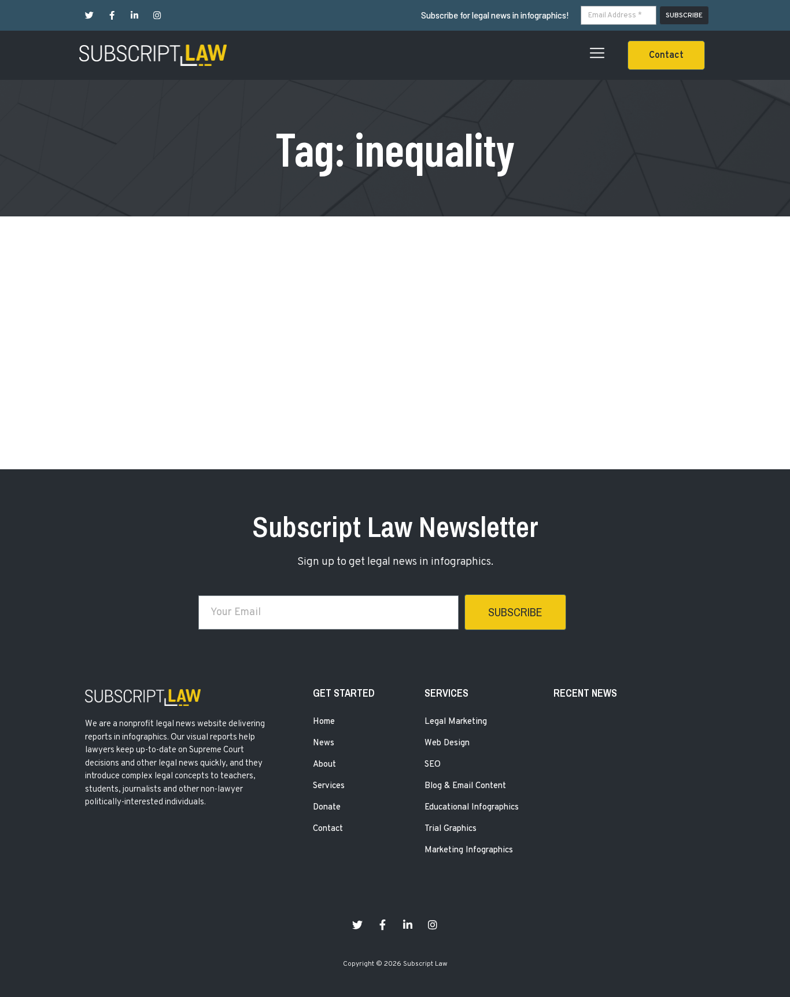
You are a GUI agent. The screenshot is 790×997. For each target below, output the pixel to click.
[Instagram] (157, 15)
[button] (666, 55)
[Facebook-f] (112, 15)
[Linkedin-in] (134, 15)
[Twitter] (89, 15)
